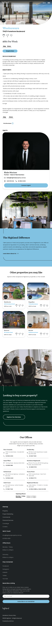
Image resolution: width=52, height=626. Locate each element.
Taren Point (31, 471)
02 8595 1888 (9, 465)
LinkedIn (5, 572)
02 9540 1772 (32, 478)
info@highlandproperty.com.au (12, 535)
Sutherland (7, 471)
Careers (5, 526)
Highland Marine (32, 482)
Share (9, 46)
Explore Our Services (14, 417)
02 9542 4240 (9, 478)
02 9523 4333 (22, 181)
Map (4, 46)
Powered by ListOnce (8, 621)
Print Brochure (7, 123)
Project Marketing (8, 514)
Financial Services (8, 520)
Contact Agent (26, 185)
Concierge (6, 523)
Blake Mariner (10, 172)
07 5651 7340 (9, 489)
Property (5, 511)
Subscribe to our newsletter (26, 601)
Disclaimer (5, 615)
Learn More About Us (10, 253)
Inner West (7, 460)
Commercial (6, 517)
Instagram (6, 569)
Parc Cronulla (8, 449)
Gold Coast (7, 482)
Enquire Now (10, 51)
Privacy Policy (12, 615)
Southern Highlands (33, 460)
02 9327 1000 (32, 456)
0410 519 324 (10, 181)
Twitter (5, 575)
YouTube (5, 578)
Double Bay (30, 449)
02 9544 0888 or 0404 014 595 (37, 489)
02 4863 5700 (33, 467)
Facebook (6, 566)
